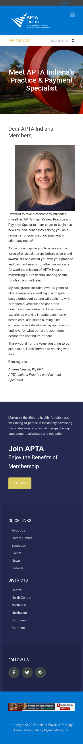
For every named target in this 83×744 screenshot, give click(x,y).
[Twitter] (27, 672)
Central (17, 590)
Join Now (20, 483)
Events (16, 553)
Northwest (19, 613)
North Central (21, 598)
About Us (18, 530)
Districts (18, 568)
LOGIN (66, 3)
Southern (18, 628)
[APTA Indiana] (30, 20)
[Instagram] (40, 672)
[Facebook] (13, 672)
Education (19, 546)
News (16, 561)
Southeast (19, 620)
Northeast (19, 605)
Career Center (22, 538)
